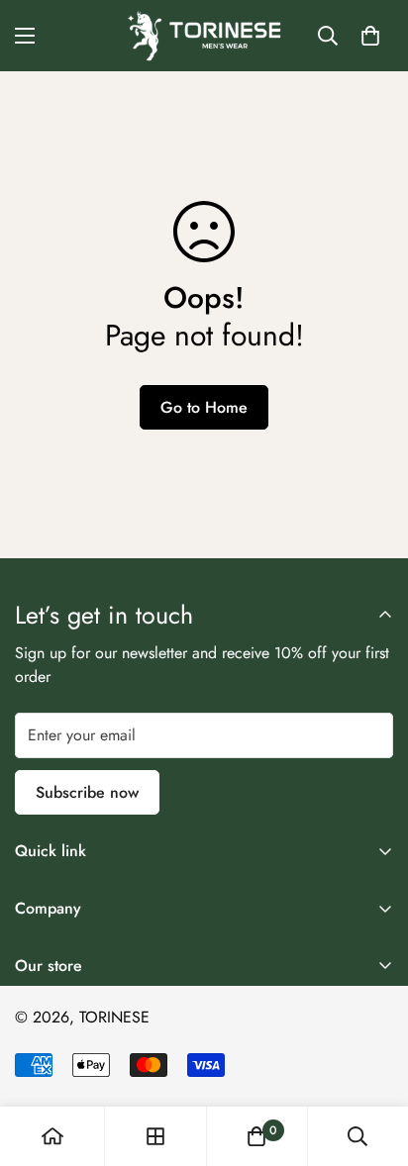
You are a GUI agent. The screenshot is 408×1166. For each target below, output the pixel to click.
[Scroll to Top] (372, 1061)
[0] (370, 35)
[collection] (155, 1136)
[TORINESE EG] (204, 35)
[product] (52, 1136)
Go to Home (204, 407)
